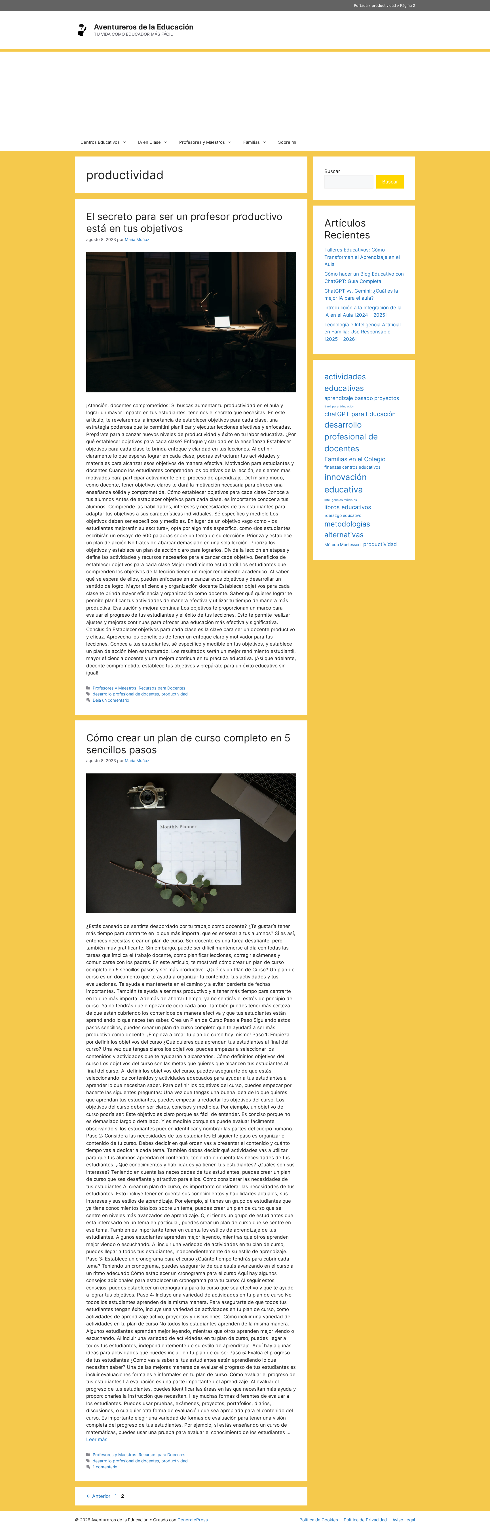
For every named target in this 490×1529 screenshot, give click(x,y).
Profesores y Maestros (202, 142)
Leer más (96, 1439)
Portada (361, 5)
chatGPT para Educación (360, 414)
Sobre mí (287, 142)
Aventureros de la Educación (144, 27)
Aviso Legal (403, 1519)
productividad (384, 5)
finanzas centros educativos (352, 467)
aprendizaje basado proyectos (361, 398)
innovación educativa (345, 483)
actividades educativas (345, 382)
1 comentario (105, 1466)
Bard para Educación (339, 406)
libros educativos (347, 507)
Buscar (332, 171)
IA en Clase (149, 142)
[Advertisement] (245, 91)
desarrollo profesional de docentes (126, 693)
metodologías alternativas (347, 529)
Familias (251, 142)
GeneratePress (193, 1519)
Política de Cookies (318, 1519)
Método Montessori (342, 544)
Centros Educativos (100, 142)
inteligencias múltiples (340, 500)
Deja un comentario (111, 700)
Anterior (98, 1496)
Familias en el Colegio (355, 459)
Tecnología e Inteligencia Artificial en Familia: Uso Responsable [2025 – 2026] (362, 332)
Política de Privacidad (365, 1519)
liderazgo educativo (342, 515)
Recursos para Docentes (162, 688)
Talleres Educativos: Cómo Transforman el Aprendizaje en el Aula (362, 257)
